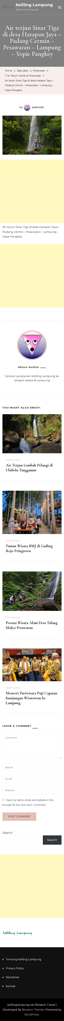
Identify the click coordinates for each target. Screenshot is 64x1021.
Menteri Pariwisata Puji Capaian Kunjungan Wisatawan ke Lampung (31, 698)
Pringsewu (13, 540)
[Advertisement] (32, 191)
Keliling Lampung (34, 4)
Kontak (10, 986)
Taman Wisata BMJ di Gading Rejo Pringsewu (29, 548)
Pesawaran (39, 70)
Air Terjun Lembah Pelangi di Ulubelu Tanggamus (29, 467)
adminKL (38, 107)
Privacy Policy (15, 968)
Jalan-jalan (22, 70)
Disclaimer (12, 977)
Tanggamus (13, 460)
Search (7, 833)
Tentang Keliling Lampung (23, 959)
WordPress (31, 1014)
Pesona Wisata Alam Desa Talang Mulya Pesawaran (31, 625)
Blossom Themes (33, 1009)
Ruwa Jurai (13, 688)
